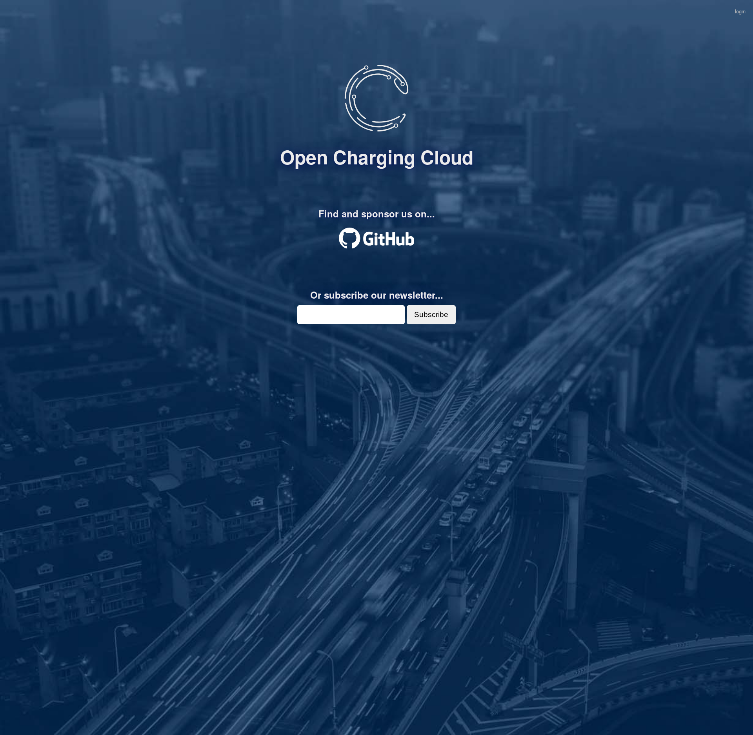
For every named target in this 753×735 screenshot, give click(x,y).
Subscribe (431, 314)
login (740, 11)
